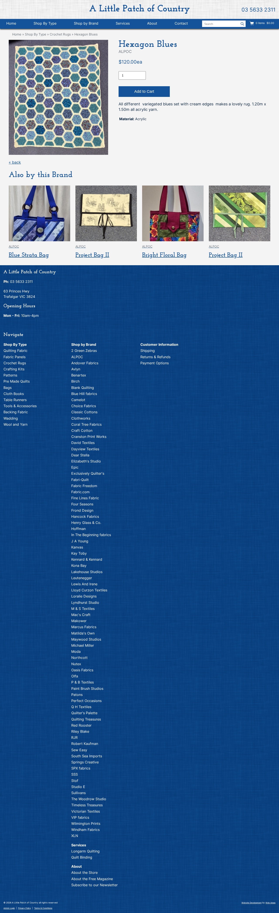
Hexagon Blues (86, 34)
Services (123, 23)
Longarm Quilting (85, 851)
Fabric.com (80, 492)
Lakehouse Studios (86, 572)
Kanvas (77, 547)
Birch (75, 381)
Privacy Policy (24, 908)
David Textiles (83, 442)
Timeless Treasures (87, 805)
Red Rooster (81, 725)
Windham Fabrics (85, 829)
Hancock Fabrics (85, 516)
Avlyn (75, 369)
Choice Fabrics (83, 406)
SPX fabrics (80, 768)
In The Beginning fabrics (91, 535)
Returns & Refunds (155, 357)
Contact (181, 23)
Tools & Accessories (20, 406)
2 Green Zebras (84, 350)
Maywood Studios (86, 639)
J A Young (79, 541)
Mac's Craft (80, 615)
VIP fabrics (80, 817)
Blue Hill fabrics (84, 394)
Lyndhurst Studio (85, 602)
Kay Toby (79, 553)
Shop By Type (45, 23)
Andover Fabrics (84, 363)
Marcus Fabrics (83, 627)
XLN (74, 836)
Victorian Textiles (85, 811)
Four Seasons (82, 504)
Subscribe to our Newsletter (94, 885)
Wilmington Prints (85, 823)
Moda (76, 651)
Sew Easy (79, 750)
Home (11, 23)
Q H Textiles (81, 707)
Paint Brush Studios (87, 688)
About (152, 23)
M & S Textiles (83, 608)
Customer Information (159, 344)
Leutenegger (81, 578)
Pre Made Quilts (16, 381)
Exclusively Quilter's (87, 473)
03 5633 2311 (259, 10)
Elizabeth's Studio (86, 461)
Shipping (147, 350)
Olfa (74, 676)
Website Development (252, 902)
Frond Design (82, 510)
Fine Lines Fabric (85, 498)
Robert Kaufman (84, 743)
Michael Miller (82, 645)
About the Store (84, 872)
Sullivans (78, 793)
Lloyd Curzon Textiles (89, 590)
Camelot (78, 400)
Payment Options (154, 363)
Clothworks (80, 418)
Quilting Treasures (86, 719)
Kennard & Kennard (86, 559)
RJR (74, 737)
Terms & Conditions (43, 908)
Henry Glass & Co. (86, 522)
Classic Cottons (84, 412)
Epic (74, 467)
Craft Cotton (81, 430)
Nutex (76, 664)
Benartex (78, 375)
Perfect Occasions (86, 701)
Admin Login (9, 908)
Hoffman (78, 529)
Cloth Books (13, 394)
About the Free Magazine (92, 879)
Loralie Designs (84, 596)
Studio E (78, 787)
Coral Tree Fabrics (86, 424)
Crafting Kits (13, 369)
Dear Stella (80, 455)
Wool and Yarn (15, 424)
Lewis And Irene (84, 584)
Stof (74, 780)
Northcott (79, 657)
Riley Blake (80, 731)
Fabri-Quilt (80, 480)
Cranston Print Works (88, 436)
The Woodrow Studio (88, 799)
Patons (77, 694)
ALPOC (77, 357)
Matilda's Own (83, 633)
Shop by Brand (86, 23)
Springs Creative (85, 762)
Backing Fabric (15, 412)
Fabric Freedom (84, 486)
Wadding (10, 418)
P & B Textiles (82, 682)
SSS (74, 774)
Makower (79, 621)
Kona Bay (79, 565)
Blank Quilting (82, 387)
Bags (7, 387)
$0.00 (270, 23)
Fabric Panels (14, 357)
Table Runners (15, 400)
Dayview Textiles (85, 449)
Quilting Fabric (15, 350)
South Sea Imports (86, 756)
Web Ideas (270, 902)
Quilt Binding (81, 857)
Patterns (10, 375)
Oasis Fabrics (82, 670)
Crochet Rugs (60, 34)
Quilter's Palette (84, 713)
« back (15, 162)
